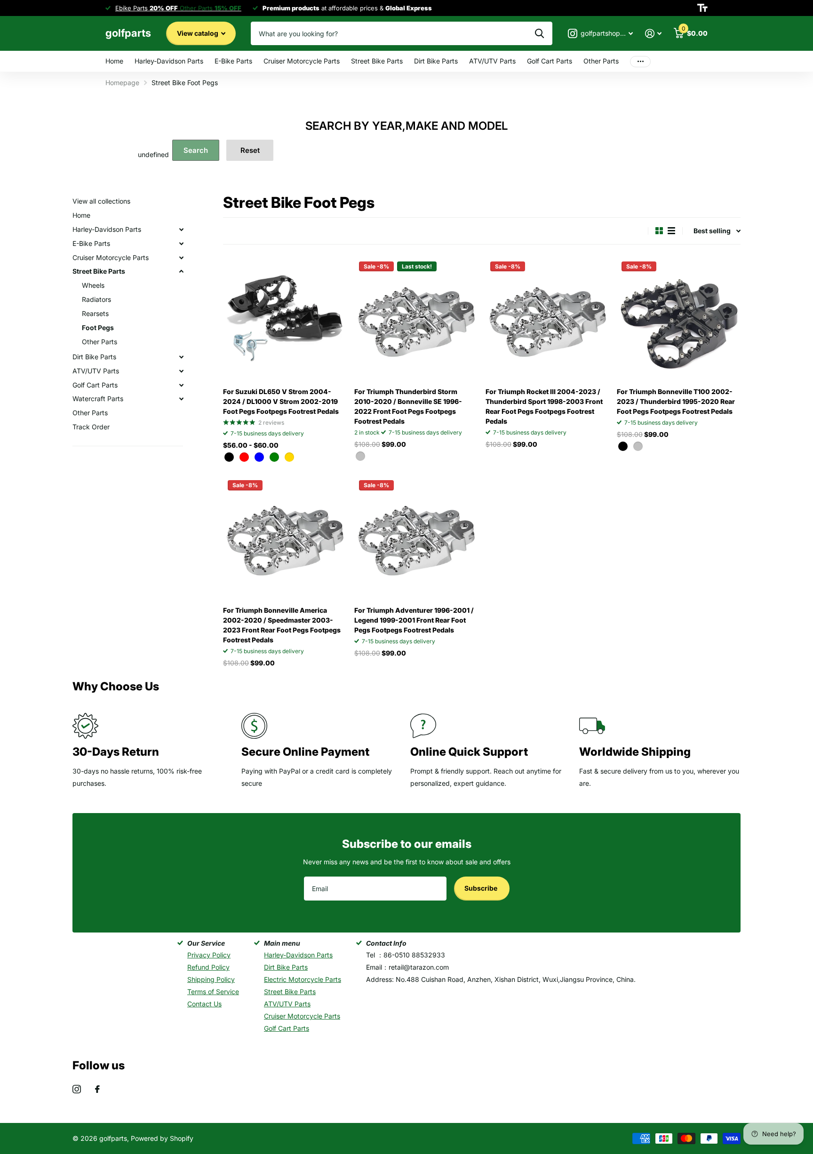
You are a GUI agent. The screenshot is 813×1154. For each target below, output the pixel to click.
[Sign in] (653, 33)
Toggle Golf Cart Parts (181, 385)
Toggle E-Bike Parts (181, 243)
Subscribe (481, 888)
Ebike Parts (146, 8)
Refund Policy (208, 967)
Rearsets (95, 313)
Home (114, 61)
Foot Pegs (98, 328)
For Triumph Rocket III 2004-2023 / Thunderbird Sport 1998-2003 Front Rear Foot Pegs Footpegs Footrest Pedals (544, 406)
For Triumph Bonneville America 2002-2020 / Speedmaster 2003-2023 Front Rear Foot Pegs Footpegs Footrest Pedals (282, 625)
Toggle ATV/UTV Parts (181, 371)
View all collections (101, 201)
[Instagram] (76, 1089)
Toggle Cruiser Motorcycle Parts (181, 257)
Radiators (96, 299)
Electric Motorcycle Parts (302, 979)
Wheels (93, 285)
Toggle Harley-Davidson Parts (181, 229)
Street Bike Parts (377, 61)
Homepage (122, 83)
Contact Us (204, 1004)
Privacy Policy (209, 955)
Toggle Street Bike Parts (181, 271)
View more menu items (640, 61)
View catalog (198, 33)
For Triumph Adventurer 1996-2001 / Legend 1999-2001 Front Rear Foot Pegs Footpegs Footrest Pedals (414, 620)
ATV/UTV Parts (492, 61)
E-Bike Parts (233, 61)
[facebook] (97, 1089)
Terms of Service (213, 992)
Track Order (91, 427)
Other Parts (601, 61)
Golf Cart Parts (549, 61)
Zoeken (539, 33)
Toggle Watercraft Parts (181, 398)
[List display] (671, 231)
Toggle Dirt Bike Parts (181, 357)
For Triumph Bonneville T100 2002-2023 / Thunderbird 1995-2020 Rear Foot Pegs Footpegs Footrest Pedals (676, 401)
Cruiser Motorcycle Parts (301, 61)
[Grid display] (659, 231)
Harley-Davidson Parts (169, 61)
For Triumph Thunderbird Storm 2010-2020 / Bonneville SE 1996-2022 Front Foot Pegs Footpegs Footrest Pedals (408, 406)
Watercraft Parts (97, 399)
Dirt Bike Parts (436, 61)
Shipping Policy (211, 979)
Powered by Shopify (162, 1138)
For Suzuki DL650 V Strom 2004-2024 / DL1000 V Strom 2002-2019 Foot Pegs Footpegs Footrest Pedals (281, 401)
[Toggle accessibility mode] (702, 8)
